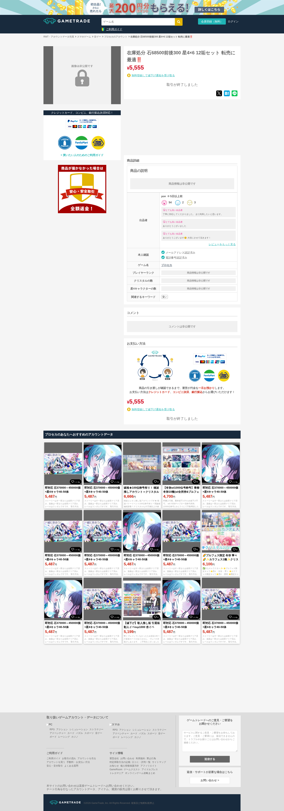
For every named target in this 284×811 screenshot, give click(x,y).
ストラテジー (96, 729)
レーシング (64, 736)
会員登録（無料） (212, 21)
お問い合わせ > (210, 780)
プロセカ (166, 265)
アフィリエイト (148, 765)
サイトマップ (159, 762)
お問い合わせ (127, 758)
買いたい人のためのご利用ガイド (83, 155)
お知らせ (114, 765)
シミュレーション (78, 729)
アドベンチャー (58, 733)
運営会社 (114, 758)
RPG (52, 729)
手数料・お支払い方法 (78, 762)
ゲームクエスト (132, 769)
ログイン (233, 21)
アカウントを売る (86, 758)
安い (164, 297)
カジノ (74, 736)
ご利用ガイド (114, 29)
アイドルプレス (150, 769)
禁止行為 (151, 758)
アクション (62, 729)
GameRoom (116, 769)
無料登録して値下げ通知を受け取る (153, 75)
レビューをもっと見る (222, 244)
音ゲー (98, 733)
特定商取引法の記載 (120, 762)
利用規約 (140, 758)
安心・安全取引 (55, 765)
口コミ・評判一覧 (141, 762)
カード (70, 733)
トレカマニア (116, 773)
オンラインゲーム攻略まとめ (140, 773)
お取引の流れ (69, 758)
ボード (53, 736)
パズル (79, 733)
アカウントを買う (56, 762)
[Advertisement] (153, 126)
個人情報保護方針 (129, 765)
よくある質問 (71, 765)
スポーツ (89, 733)
